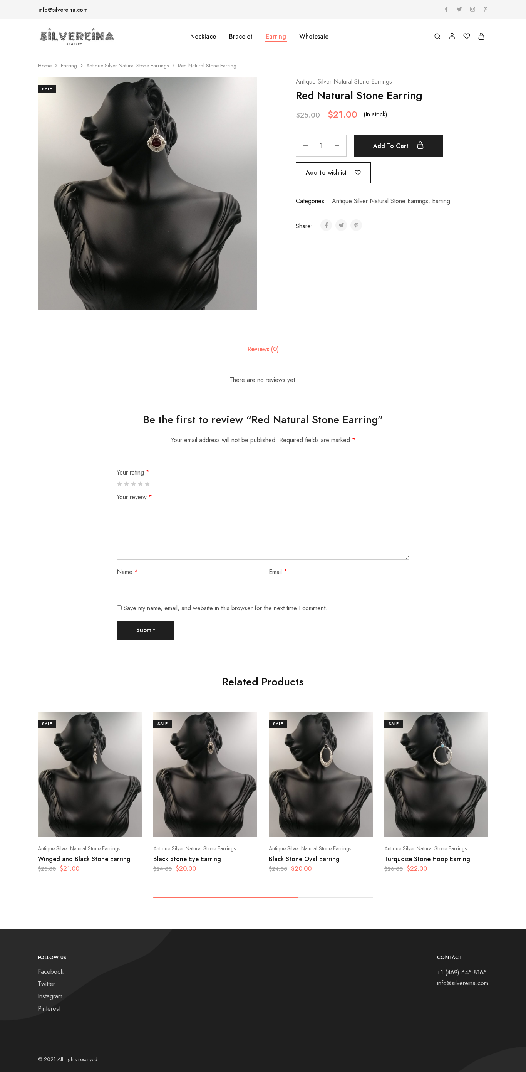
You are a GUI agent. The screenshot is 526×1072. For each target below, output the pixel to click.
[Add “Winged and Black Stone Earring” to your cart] (70, 825)
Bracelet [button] (241, 36)
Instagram (50, 996)
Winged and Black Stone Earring (84, 859)
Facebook (51, 971)
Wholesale (313, 36)
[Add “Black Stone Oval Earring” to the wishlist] (340, 825)
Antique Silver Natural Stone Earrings (127, 65)
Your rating (133, 472)
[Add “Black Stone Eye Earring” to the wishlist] (224, 825)
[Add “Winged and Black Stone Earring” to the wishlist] (109, 825)
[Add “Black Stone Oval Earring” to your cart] (301, 825)
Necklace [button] (203, 36)
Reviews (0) (263, 349)
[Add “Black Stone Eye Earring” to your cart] (186, 825)
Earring (69, 65)
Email (278, 571)
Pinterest (49, 1008)
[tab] (263, 349)
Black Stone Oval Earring (304, 859)
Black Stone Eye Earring (187, 859)
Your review (134, 497)
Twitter (46, 983)
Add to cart (391, 145)
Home (45, 65)
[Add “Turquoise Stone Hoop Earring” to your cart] (417, 825)
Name (127, 571)
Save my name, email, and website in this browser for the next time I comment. (225, 608)
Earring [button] (276, 36)
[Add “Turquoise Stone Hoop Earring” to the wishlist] (455, 825)
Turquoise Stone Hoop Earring (427, 859)
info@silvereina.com (63, 9)
